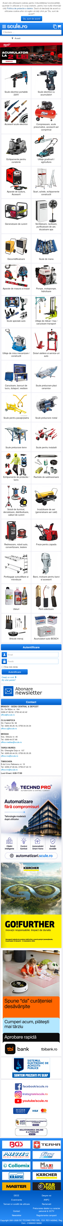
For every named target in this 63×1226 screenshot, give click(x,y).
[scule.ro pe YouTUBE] (31, 1100)
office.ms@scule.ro (9, 755)
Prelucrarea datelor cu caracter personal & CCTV (46, 1209)
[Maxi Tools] (47, 1165)
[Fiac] (47, 1155)
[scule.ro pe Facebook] (31, 1086)
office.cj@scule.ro (9, 728)
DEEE (16, 1195)
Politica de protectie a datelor (20, 8)
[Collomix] (16, 1165)
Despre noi (46, 1195)
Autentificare (14, 671)
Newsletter (16, 1215)
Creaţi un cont (8, 677)
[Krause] (16, 1175)
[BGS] (16, 1144)
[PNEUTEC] (16, 1155)
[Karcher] (47, 1175)
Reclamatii (46, 1204)
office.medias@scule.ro (11, 742)
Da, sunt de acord (31, 18)
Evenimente (16, 1199)
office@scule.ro (8, 714)
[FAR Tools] (47, 1186)
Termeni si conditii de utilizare (16, 1204)
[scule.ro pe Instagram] (31, 1093)
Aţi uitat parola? (9, 679)
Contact (16, 1211)
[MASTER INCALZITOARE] (16, 1186)
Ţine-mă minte (11, 666)
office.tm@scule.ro (9, 769)
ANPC (46, 1199)
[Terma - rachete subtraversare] (47, 1144)
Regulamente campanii (46, 1215)
